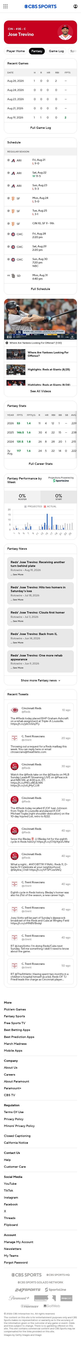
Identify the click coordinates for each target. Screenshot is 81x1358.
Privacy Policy (13, 1119)
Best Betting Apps (17, 1030)
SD (19, 276)
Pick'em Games (15, 1009)
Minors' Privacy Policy (19, 1126)
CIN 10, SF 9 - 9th (43, 223)
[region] (40, 319)
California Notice (16, 1143)
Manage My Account (18, 1242)
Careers (9, 1075)
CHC (20, 234)
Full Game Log (40, 128)
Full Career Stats (40, 464)
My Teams (11, 1256)
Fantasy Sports (14, 1016)
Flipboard (11, 1225)
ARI (19, 160)
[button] (5, 6)
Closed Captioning (17, 1136)
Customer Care (15, 1167)
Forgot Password (16, 1263)
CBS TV (9, 1095)
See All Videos (40, 391)
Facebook (11, 1204)
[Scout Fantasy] (30, 1306)
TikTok (8, 1191)
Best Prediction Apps (19, 1037)
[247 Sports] (27, 1289)
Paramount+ (12, 1088)
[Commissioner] (45, 1297)
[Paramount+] (19, 1297)
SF (18, 198)
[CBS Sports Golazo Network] (40, 1282)
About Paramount (16, 1081)
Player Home (15, 51)
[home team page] (13, 161)
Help (7, 1160)
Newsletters (12, 1249)
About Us (10, 1068)
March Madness (15, 1044)
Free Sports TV (14, 1023)
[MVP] (66, 1297)
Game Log (56, 51)
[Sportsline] (55, 1289)
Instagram (11, 1198)
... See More (17, 575)
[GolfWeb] (52, 1306)
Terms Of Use (14, 1112)
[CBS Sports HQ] (58, 1274)
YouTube (10, 1184)
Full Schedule (40, 289)
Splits (74, 51)
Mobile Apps (13, 1051)
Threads (9, 1218)
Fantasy (36, 51)
